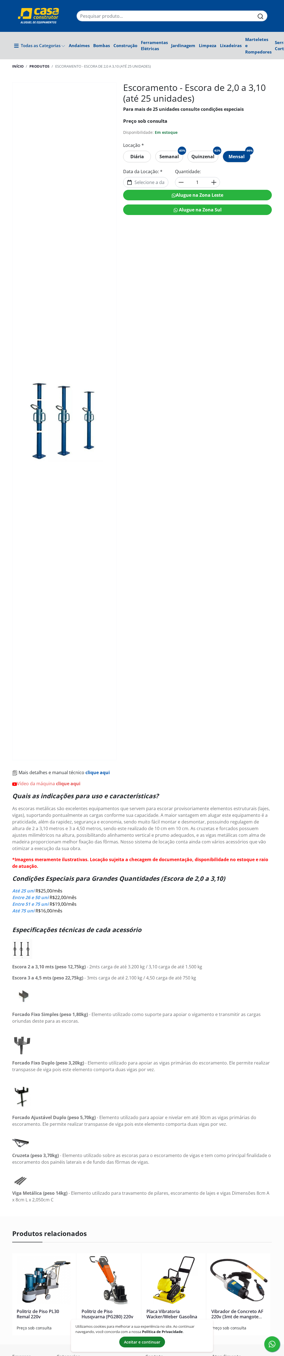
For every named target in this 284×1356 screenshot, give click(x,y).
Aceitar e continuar (142, 1342)
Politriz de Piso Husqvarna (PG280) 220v (107, 1314)
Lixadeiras (231, 45)
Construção (125, 45)
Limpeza (207, 45)
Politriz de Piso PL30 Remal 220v (38, 1314)
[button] (39, 45)
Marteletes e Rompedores (258, 46)
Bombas (101, 45)
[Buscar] (260, 16)
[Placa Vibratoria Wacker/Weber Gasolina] (174, 1281)
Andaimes (79, 45)
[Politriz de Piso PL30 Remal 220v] (44, 1281)
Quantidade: (188, 171)
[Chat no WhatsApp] (272, 1344)
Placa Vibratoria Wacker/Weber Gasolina (171, 1314)
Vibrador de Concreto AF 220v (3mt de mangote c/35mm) (237, 1316)
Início (18, 66)
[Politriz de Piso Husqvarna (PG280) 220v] (109, 1281)
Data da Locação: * (143, 171)
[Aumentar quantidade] (213, 182)
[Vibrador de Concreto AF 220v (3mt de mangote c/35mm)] (238, 1281)
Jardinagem (183, 45)
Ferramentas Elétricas (154, 45)
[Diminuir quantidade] (181, 182)
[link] (137, 156)
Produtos (39, 66)
